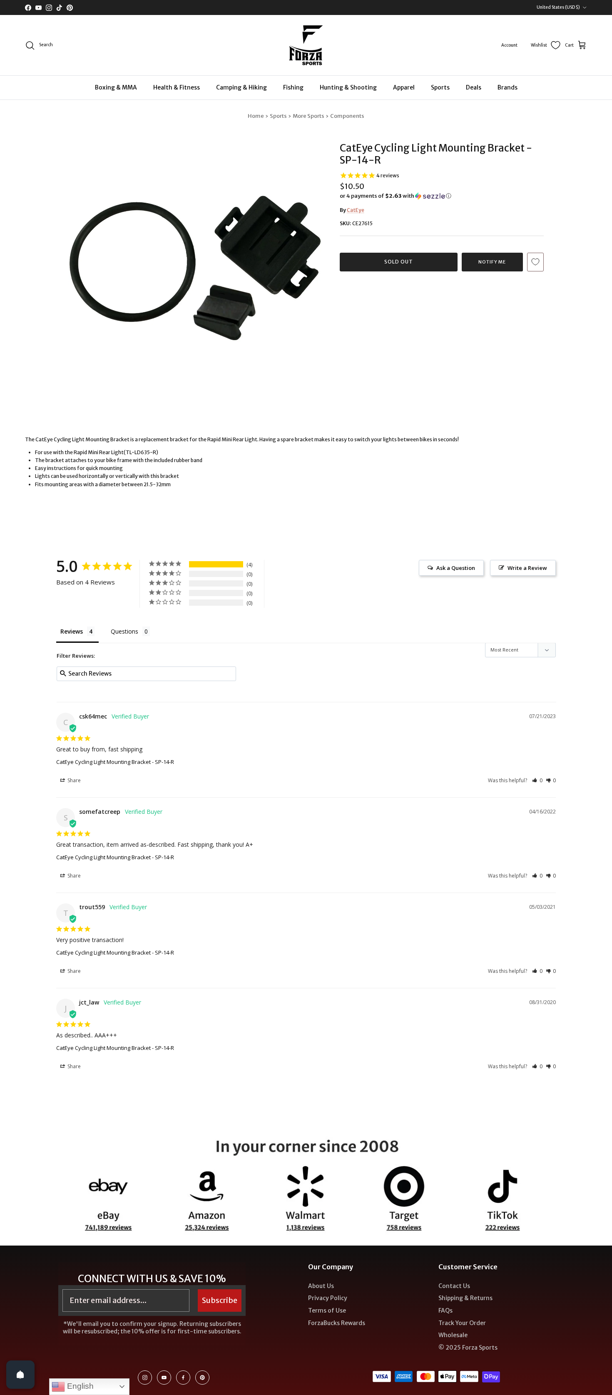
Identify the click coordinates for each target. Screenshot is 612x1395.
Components (347, 115)
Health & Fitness (176, 87)
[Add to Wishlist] (535, 262)
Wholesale (453, 1335)
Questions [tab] (124, 631)
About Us (321, 1286)
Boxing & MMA (116, 87)
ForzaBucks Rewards (336, 1323)
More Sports (308, 115)
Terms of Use (327, 1310)
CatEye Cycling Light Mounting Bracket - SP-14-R (115, 762)
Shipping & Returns (465, 1298)
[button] (395, 196)
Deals (473, 87)
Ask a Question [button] (455, 568)
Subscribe (219, 1300)
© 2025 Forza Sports (468, 1347)
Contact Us (454, 1286)
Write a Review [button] (527, 568)
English (79, 1386)
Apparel (404, 87)
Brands (507, 87)
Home (256, 115)
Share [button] (73, 780)
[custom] (145, 1377)
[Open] (20, 1374)
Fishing (293, 87)
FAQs (445, 1310)
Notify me (492, 262)
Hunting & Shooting (348, 87)
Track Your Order (462, 1323)
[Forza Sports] (306, 45)
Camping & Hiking (241, 87)
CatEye (355, 210)
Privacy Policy (327, 1298)
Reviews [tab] (71, 631)
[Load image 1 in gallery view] (194, 258)
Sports (440, 87)
